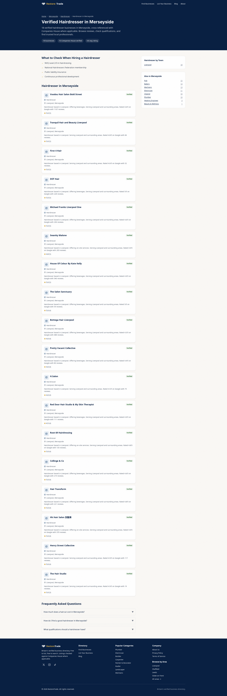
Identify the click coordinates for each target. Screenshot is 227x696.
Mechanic (119, 673)
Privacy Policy (157, 653)
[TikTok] (55, 665)
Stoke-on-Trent (158, 676)
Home (44, 16)
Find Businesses (148, 4)
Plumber (118, 649)
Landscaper (120, 669)
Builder (118, 656)
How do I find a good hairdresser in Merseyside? (89, 620)
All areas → (156, 679)
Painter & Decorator (123, 663)
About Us (155, 649)
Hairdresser (65, 16)
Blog (176, 4)
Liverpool (155, 666)
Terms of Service (158, 656)
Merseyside (53, 16)
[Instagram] (49, 665)
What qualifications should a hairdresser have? (89, 629)
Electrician (119, 653)
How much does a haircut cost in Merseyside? (89, 612)
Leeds (154, 672)
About (183, 4)
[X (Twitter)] (44, 665)
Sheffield (155, 669)
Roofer (118, 666)
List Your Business (164, 4)
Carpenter (119, 659)
